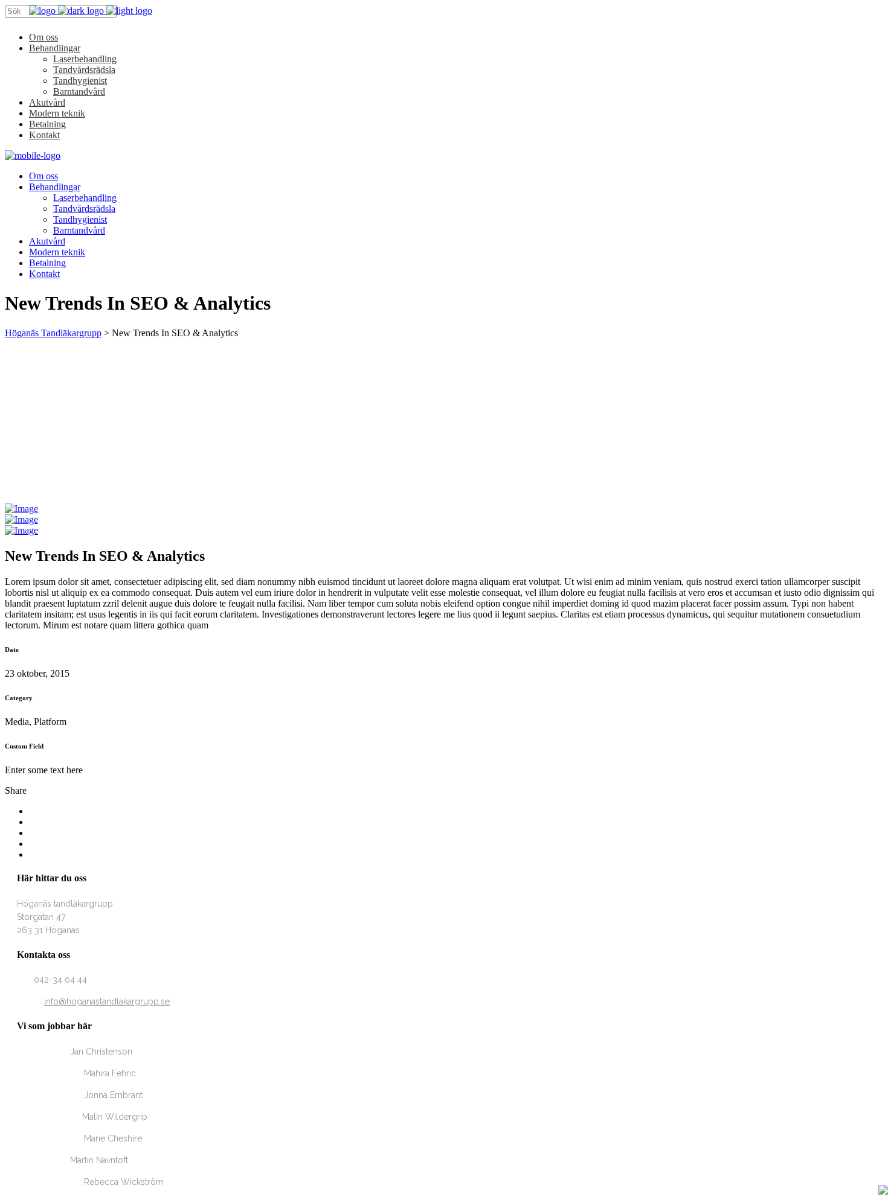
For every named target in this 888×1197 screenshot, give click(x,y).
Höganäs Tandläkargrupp (53, 333)
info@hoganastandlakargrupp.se (107, 1001)
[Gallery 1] (21, 508)
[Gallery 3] (21, 530)
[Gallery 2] (21, 519)
